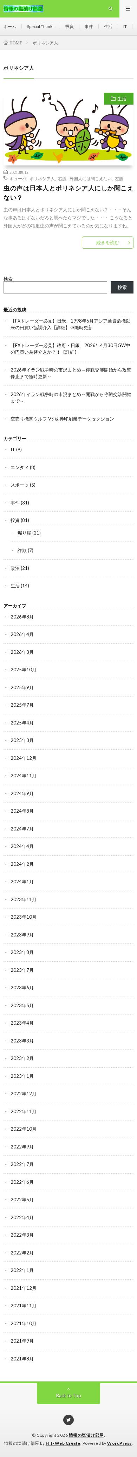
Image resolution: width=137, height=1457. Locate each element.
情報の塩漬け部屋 (86, 1435)
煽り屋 (24, 533)
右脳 (62, 178)
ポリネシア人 (42, 178)
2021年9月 (22, 1341)
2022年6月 (22, 1182)
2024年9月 (22, 793)
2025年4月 (22, 723)
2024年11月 (24, 775)
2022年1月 (22, 1270)
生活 (108, 26)
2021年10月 (24, 1323)
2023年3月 (22, 1041)
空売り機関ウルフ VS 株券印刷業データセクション (62, 419)
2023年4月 (22, 1023)
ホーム (10, 26)
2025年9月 (22, 687)
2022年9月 (22, 1147)
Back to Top (68, 1395)
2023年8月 (22, 952)
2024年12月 (24, 758)
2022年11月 (24, 1111)
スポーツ (20, 485)
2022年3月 (22, 1235)
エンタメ (20, 467)
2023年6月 (22, 987)
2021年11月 (24, 1305)
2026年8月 (22, 617)
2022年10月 (24, 1129)
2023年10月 (24, 917)
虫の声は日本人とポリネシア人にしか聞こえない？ (68, 192)
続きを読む (107, 242)
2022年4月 (22, 1217)
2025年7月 (22, 705)
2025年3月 (22, 740)
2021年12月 (24, 1288)
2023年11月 (24, 899)
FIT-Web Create (63, 1443)
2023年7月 (22, 970)
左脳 (119, 178)
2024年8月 (22, 811)
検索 (8, 279)
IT (125, 26)
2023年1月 (22, 1076)
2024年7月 (22, 829)
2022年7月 (22, 1164)
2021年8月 (22, 1358)
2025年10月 (24, 669)
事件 (89, 26)
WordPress (119, 1443)
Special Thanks (40, 26)
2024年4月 (22, 846)
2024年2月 (22, 864)
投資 (69, 26)
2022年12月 (24, 1093)
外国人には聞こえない (91, 178)
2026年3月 (22, 652)
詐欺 (22, 550)
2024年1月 (22, 881)
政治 (15, 568)
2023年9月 (22, 935)
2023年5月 (22, 1005)
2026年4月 (22, 634)
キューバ (17, 178)
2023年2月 (22, 1058)
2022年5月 (22, 1199)
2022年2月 (22, 1253)
